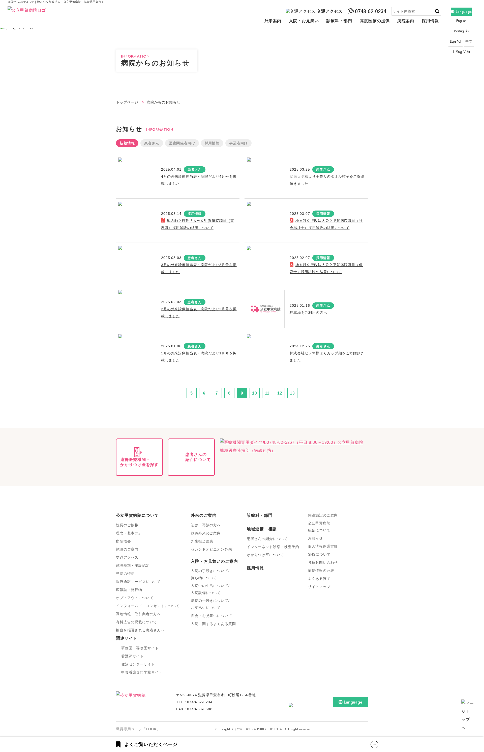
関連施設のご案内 (323, 515)
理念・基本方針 (129, 533)
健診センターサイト (138, 664)
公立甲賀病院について (137, 515)
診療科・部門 (339, 21)
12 (279, 393)
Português (461, 31)
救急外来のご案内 (206, 533)
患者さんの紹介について (267, 539)
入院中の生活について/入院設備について (210, 589)
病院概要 (123, 541)
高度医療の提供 (375, 21)
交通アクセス (330, 11)
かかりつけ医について (265, 555)
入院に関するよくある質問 (213, 624)
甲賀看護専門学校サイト (141, 672)
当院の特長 (125, 574)
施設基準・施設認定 (133, 565)
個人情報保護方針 (323, 546)
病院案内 (405, 21)
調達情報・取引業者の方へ (138, 614)
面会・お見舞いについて (211, 616)
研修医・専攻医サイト (140, 648)
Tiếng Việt (461, 51)
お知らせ (315, 538)
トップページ (127, 102)
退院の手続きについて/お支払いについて (210, 604)
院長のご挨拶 (127, 525)
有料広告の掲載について (136, 622)
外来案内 (273, 21)
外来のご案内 (204, 515)
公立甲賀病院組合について (319, 526)
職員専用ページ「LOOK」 (138, 729)
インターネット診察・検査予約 (273, 547)
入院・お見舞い (304, 21)
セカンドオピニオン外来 (211, 549)
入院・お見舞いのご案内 (214, 561)
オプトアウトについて (134, 598)
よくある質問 (319, 579)
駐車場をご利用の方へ (308, 312)
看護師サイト (132, 656)
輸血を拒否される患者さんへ (140, 630)
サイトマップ (319, 587)
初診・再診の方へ (206, 525)
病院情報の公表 (321, 570)
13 (292, 393)
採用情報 (430, 21)
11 (267, 393)
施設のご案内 (127, 549)
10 (254, 393)
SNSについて (319, 554)
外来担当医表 (202, 541)
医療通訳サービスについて (138, 582)
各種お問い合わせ (323, 562)
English (461, 20)
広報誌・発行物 (129, 590)
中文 (469, 41)
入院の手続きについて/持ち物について (210, 574)
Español (455, 41)
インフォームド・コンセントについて (147, 606)
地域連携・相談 (262, 529)
